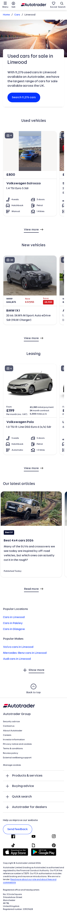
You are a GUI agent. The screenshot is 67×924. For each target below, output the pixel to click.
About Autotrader (12, 731)
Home (6, 14)
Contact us (9, 726)
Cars (17, 14)
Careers (7, 735)
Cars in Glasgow (14, 629)
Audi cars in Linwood (17, 658)
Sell (13, 7)
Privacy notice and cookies (17, 744)
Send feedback (17, 829)
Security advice (11, 722)
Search (62, 7)
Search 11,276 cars (24, 97)
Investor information (14, 740)
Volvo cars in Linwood (18, 647)
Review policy (10, 753)
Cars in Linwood (14, 617)
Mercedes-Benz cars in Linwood (25, 653)
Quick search (22, 796)
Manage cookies (12, 765)
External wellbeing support (17, 758)
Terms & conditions (13, 748)
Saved (53, 7)
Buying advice (23, 786)
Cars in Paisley (13, 623)
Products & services (27, 775)
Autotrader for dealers (29, 807)
